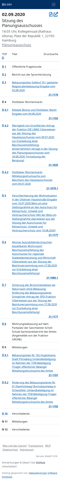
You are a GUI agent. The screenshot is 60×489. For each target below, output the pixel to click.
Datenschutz (10, 449)
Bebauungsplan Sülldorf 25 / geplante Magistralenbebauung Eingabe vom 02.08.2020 (35, 86)
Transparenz (35, 446)
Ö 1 (4, 66)
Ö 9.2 (5, 382)
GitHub (40, 462)
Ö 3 (4, 82)
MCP (48, 446)
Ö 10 (5, 413)
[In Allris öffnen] (56, 14)
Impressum (27, 449)
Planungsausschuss (16, 44)
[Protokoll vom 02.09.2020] (50, 14)
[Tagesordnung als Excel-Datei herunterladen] (3, 58)
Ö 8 (4, 324)
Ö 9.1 (5, 355)
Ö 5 (4, 195)
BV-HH (7, 4)
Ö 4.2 (5, 125)
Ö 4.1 (5, 110)
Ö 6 (4, 242)
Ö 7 (4, 285)
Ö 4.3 (5, 172)
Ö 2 (4, 74)
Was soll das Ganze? (15, 446)
